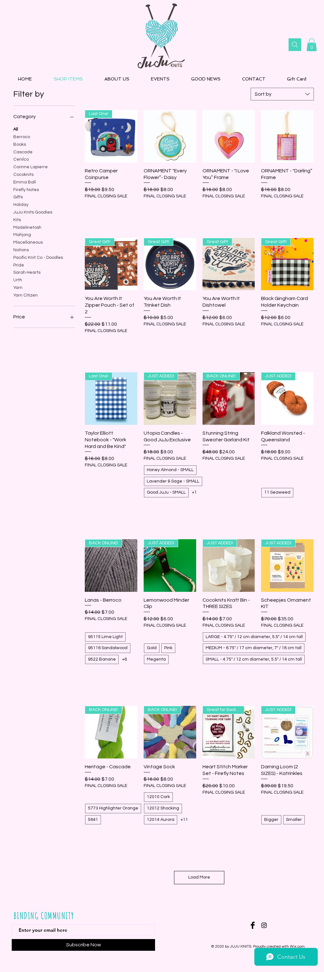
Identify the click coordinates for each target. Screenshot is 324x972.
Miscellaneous (28, 242)
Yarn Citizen (25, 295)
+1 (194, 492)
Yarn (17, 287)
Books (19, 144)
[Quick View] (170, 136)
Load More (199, 877)
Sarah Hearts (26, 272)
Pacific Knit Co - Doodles (38, 257)
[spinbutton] (111, 209)
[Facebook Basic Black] (252, 925)
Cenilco (21, 159)
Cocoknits (23, 174)
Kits (17, 220)
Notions (21, 250)
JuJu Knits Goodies (32, 212)
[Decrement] (90, 209)
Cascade (23, 152)
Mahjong (22, 235)
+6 (124, 659)
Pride (18, 265)
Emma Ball (24, 182)
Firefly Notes (26, 190)
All (15, 129)
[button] (311, 44)
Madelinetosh (27, 227)
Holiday (20, 204)
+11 (184, 819)
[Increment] (132, 209)
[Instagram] (264, 925)
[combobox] (282, 94)
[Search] (295, 44)
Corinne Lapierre (30, 167)
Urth (17, 280)
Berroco (21, 137)
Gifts (18, 197)
